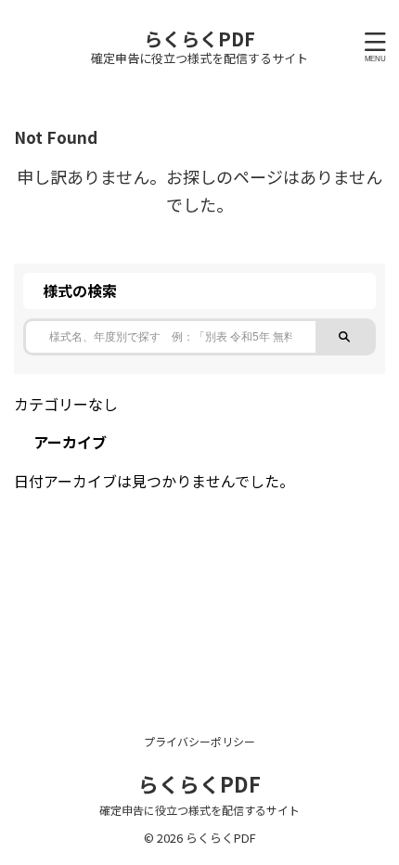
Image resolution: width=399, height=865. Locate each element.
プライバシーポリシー (199, 741)
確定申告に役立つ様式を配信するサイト (199, 810)
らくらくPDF (199, 38)
